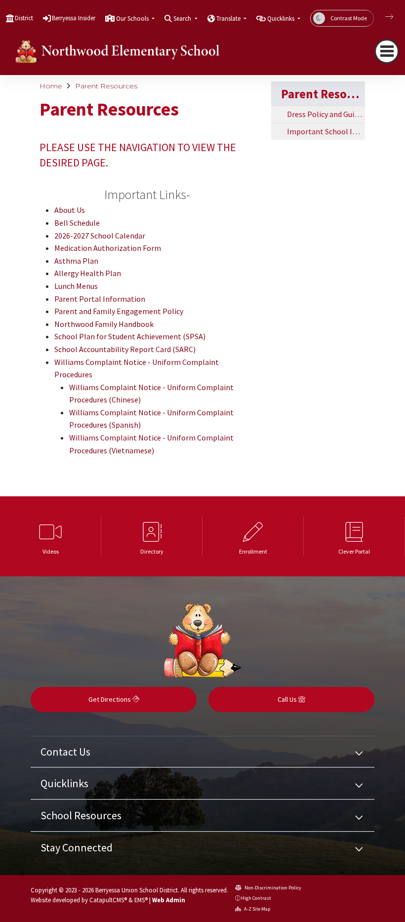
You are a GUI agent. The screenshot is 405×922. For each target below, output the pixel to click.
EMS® (141, 900)
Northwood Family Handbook (104, 324)
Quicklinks (64, 783)
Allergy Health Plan (87, 273)
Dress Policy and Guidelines (326, 114)
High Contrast (256, 898)
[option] (50, 536)
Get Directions (110, 699)
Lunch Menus (76, 286)
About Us (69, 210)
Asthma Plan (76, 261)
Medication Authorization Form (107, 248)
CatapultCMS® (108, 900)
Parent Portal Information (99, 299)
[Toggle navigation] (386, 51)
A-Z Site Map (256, 909)
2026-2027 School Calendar (99, 236)
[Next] (381, 16)
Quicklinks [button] (281, 18)
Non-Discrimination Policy (272, 887)
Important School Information (326, 131)
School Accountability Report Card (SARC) (125, 349)
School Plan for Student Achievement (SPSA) (129, 336)
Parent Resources (106, 85)
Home (51, 85)
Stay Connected (76, 847)
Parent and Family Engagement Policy (118, 311)
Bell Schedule (77, 223)
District (24, 18)
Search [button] (183, 18)
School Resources (81, 815)
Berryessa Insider (73, 18)
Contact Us (65, 752)
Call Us (288, 699)
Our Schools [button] (133, 18)
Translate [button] (229, 18)
